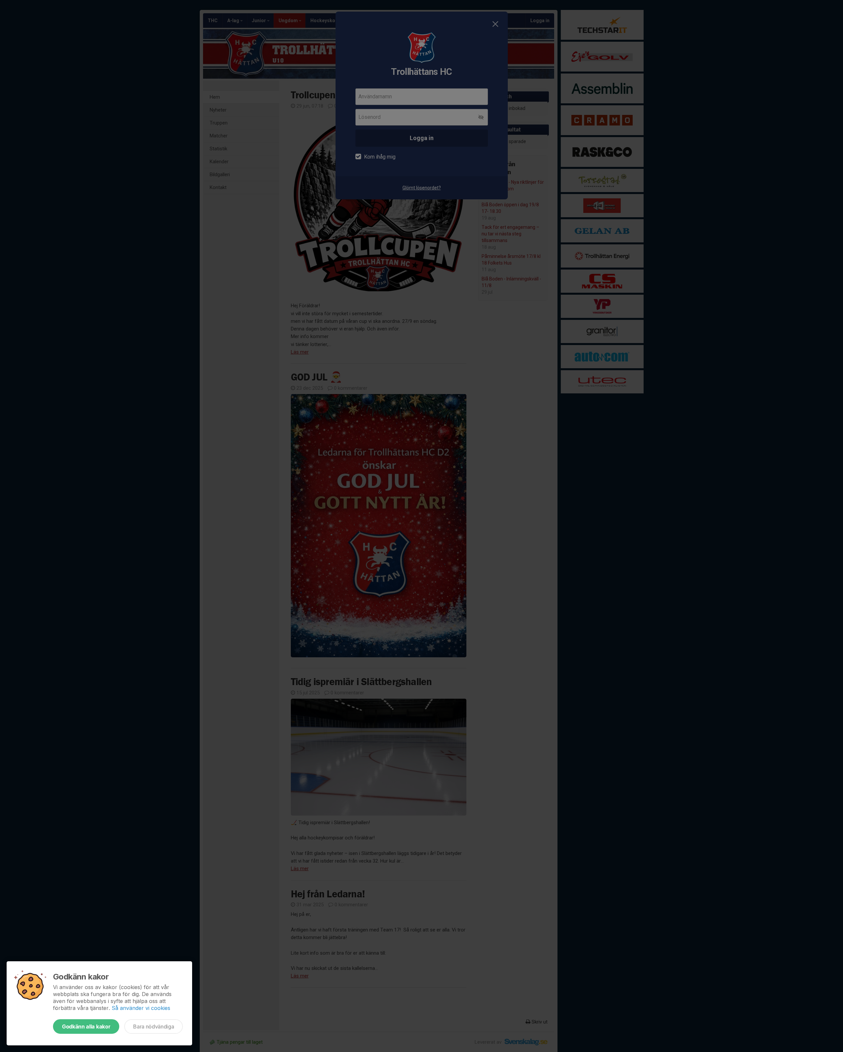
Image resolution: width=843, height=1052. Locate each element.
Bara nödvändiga (153, 1026)
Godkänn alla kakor (86, 1026)
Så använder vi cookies (141, 1008)
